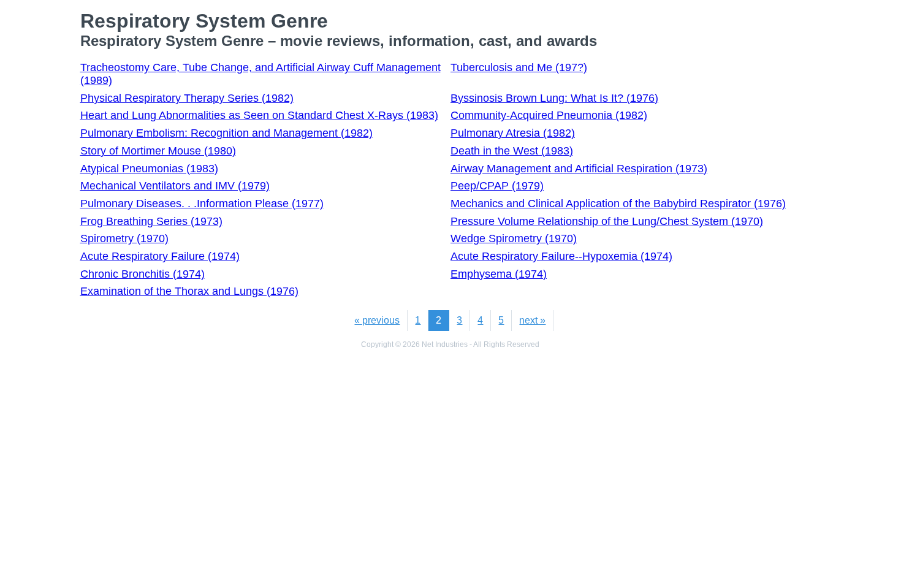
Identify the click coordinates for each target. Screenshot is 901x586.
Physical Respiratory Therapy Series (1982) (187, 98)
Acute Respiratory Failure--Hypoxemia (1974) (561, 256)
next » (532, 320)
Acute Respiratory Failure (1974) (160, 256)
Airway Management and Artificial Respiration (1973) (578, 168)
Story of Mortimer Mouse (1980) (158, 151)
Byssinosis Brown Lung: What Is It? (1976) (554, 98)
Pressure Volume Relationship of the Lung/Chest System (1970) (606, 221)
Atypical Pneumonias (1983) (149, 168)
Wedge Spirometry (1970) (513, 238)
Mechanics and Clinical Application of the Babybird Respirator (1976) (618, 203)
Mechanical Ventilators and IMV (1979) (175, 186)
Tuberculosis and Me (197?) (518, 67)
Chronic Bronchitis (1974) (142, 274)
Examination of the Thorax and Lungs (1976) (189, 291)
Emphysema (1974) (498, 274)
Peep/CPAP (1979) (497, 186)
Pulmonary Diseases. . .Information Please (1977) (202, 203)
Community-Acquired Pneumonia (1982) (548, 115)
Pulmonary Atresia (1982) (512, 133)
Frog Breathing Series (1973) (151, 221)
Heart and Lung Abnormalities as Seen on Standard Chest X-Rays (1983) (259, 115)
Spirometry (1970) (124, 238)
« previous (377, 320)
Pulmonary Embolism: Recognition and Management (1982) (226, 133)
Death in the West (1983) (511, 151)
